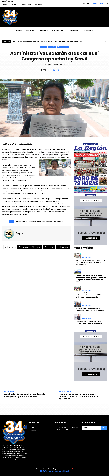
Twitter (61, 430)
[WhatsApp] (64, 70)
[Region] (9, 233)
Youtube (71, 430)
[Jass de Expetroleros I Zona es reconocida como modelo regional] (77, 304)
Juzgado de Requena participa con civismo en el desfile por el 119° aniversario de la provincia (90, 295)
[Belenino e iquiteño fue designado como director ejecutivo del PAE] (77, 317)
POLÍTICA (52, 47)
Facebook (62, 427)
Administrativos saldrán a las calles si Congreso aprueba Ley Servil (39, 221)
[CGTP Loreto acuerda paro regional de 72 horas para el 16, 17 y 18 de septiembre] (77, 256)
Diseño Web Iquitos (47, 471)
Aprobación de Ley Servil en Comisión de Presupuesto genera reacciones (24, 395)
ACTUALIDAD (86, 257)
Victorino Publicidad (62, 471)
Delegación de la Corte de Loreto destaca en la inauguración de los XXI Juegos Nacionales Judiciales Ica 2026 (91, 278)
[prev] (102, 41)
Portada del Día (62, 47)
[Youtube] (67, 430)
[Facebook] (49, 70)
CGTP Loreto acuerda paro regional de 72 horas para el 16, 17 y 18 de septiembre (90, 262)
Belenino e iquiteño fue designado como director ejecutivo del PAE (90, 322)
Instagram (74, 427)
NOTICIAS (43, 47)
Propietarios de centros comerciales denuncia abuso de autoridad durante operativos (78, 396)
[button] (107, 3)
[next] (105, 41)
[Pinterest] (59, 70)
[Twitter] (54, 70)
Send (104, 428)
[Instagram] (69, 427)
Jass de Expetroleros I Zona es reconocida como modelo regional (37, 41)
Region (49, 65)
